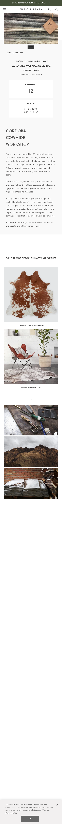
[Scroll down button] (31, 400)
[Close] (57, 805)
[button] (56, 9)
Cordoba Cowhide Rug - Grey (31, 387)
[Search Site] (49, 9)
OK (30, 818)
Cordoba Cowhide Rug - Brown (31, 325)
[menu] (4, 9)
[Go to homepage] (31, 9)
